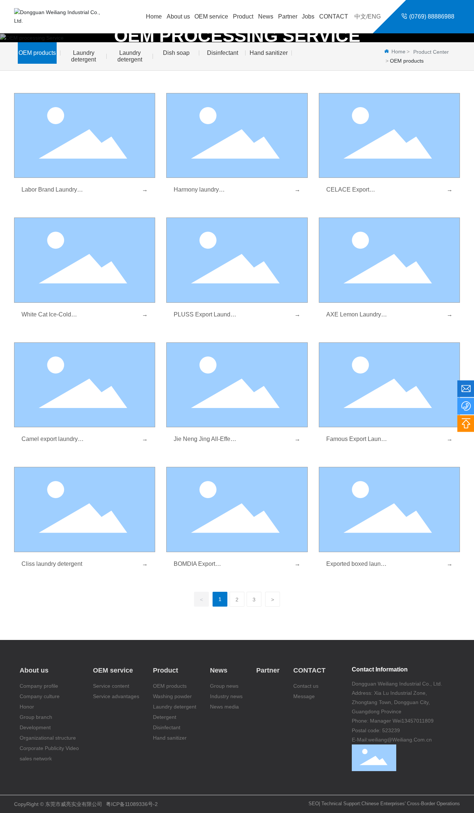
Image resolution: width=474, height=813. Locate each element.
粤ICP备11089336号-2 (132, 804)
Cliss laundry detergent (51, 564)
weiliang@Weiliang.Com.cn (400, 740)
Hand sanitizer (269, 53)
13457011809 (417, 721)
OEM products (37, 53)
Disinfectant (222, 53)
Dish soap (176, 53)
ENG (374, 16)
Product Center (431, 52)
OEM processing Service (237, 36)
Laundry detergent (83, 56)
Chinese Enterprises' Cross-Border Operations (410, 803)
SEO (313, 803)
